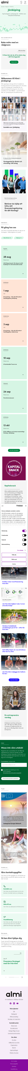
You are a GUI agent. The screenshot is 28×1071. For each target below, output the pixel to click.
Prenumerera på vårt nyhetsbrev (10, 778)
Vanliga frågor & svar (14, 1031)
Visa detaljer (20, 550)
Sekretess (14, 1066)
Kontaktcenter (14, 1028)
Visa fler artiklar (14, 679)
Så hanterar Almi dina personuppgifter (12, 772)
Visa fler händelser (14, 450)
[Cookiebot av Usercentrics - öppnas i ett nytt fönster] (17, 506)
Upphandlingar (14, 1050)
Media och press (14, 1053)
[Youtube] (17, 1003)
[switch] (24, 535)
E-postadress (8, 761)
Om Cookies (14, 1061)
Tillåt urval (14, 559)
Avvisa (14, 564)
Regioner (7, 6)
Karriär (14, 1047)
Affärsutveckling (14, 1016)
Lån (14, 1011)
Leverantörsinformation (14, 1033)
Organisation (14, 1045)
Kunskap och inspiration (14, 1019)
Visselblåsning (14, 1069)
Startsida (3, 6)
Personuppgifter (14, 1063)
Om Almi (14, 1040)
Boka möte (14, 62)
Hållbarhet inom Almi (14, 1042)
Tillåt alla (14, 554)
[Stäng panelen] (25, 505)
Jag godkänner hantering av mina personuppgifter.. (12, 771)
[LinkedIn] (14, 1003)
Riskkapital (14, 1014)
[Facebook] (10, 1003)
